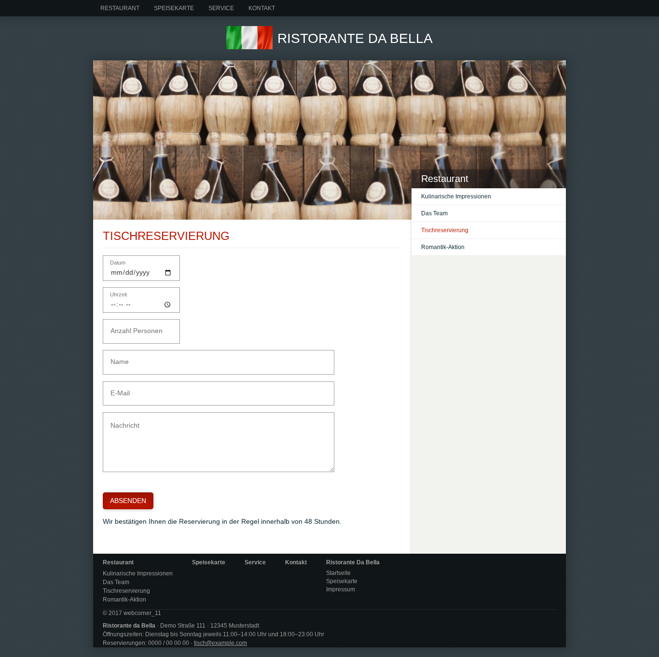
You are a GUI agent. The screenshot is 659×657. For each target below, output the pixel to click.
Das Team (434, 213)
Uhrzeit (118, 294)
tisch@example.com (220, 643)
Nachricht (121, 419)
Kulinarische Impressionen (456, 196)
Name (117, 357)
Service (221, 8)
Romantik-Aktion (443, 247)
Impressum (340, 589)
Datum (117, 263)
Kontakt (261, 8)
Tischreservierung (444, 230)
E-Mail (117, 388)
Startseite (338, 573)
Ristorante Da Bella (355, 38)
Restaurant (119, 8)
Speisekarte (174, 8)
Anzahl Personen (130, 326)
